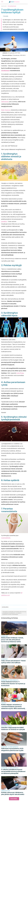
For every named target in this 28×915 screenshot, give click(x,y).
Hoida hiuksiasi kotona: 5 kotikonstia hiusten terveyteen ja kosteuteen (13, 683)
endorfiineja (20, 373)
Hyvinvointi (3, 6)
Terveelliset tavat (12, 6)
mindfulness (5, 70)
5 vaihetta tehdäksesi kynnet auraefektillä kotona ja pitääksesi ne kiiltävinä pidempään (13, 771)
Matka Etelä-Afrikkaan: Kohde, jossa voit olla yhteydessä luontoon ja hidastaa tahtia (12, 640)
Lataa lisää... (14, 798)
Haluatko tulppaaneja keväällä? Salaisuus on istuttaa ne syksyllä (13, 728)
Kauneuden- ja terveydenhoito (9, 680)
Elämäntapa (4, 636)
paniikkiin (4, 221)
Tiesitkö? (3, 703)
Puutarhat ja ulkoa (6, 725)
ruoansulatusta (5, 538)
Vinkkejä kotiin (5, 790)
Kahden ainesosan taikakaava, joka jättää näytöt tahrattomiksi (12, 793)
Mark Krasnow (5, 110)
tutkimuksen (5, 101)
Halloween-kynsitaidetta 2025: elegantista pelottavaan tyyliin (12, 749)
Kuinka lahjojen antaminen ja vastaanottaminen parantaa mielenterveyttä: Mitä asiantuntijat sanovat (13, 706)
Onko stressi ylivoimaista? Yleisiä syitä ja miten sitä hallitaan (13, 662)
